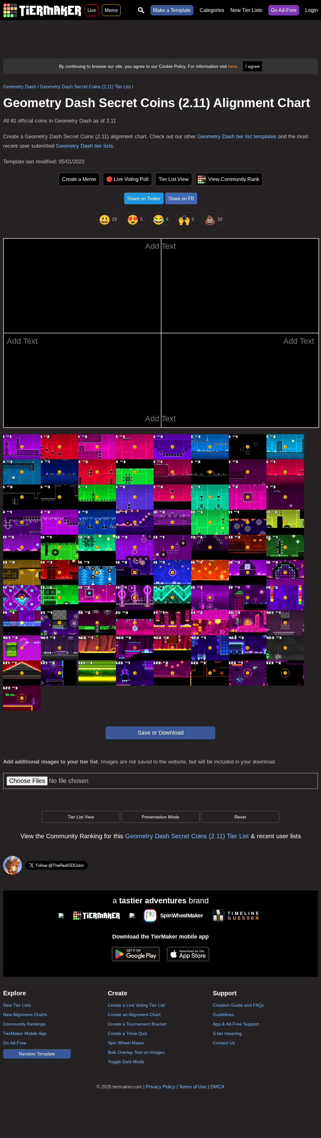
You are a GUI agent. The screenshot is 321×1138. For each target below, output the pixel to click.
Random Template (37, 1053)
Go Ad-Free (284, 10)
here (232, 66)
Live (91, 10)
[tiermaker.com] (42, 10)
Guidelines (223, 1014)
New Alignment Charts (25, 1014)
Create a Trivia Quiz (127, 1033)
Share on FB (181, 198)
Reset (240, 816)
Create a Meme (79, 179)
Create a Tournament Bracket (137, 1023)
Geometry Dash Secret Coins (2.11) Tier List (85, 86)
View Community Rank (233, 179)
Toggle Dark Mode (126, 1061)
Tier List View (174, 179)
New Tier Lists (246, 10)
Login (311, 10)
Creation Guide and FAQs (238, 1005)
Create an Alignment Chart (134, 1014)
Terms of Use (193, 1086)
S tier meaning (227, 1033)
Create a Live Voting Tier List (136, 1005)
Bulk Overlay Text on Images (136, 1052)
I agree (252, 66)
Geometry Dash (19, 86)
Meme (111, 10)
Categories (212, 10)
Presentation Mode (160, 816)
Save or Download (161, 733)
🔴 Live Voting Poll (127, 179)
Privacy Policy (160, 1086)
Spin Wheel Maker (126, 1042)
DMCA (217, 1086)
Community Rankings (24, 1023)
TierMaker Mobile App (24, 1033)
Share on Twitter (143, 198)
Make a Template (172, 10)
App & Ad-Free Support (236, 1023)
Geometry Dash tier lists (84, 146)
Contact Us (224, 1042)
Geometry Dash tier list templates (236, 137)
